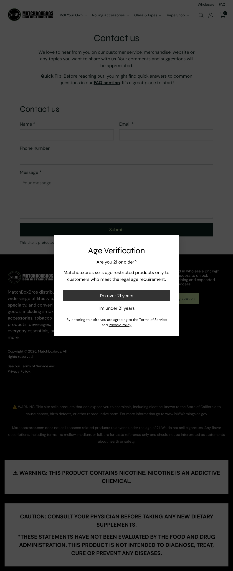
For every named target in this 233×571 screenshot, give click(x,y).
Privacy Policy (120, 325)
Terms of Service (153, 319)
